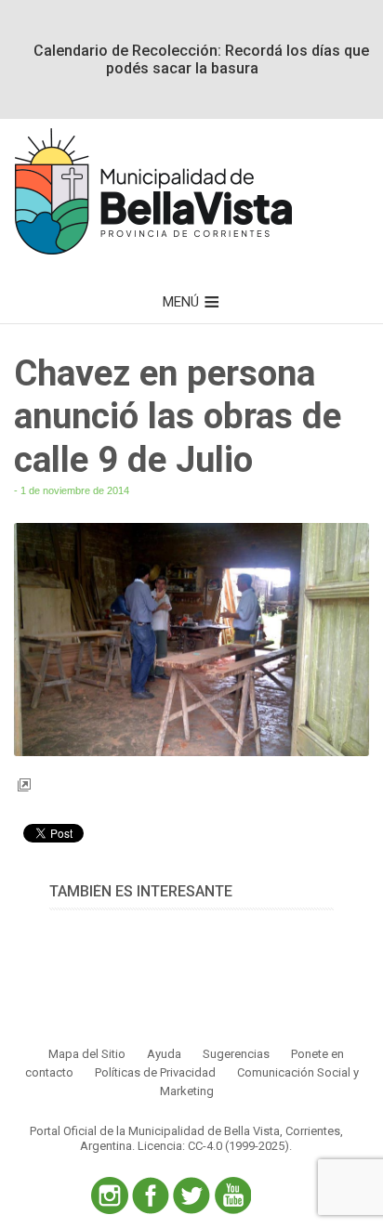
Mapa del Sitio (86, 1054)
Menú (181, 302)
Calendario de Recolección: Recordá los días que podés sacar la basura (201, 59)
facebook (150, 1195)
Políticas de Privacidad (155, 1072)
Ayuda (164, 1054)
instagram (109, 1195)
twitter (191, 1195)
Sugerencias (236, 1054)
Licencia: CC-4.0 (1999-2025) (213, 1146)
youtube (232, 1195)
